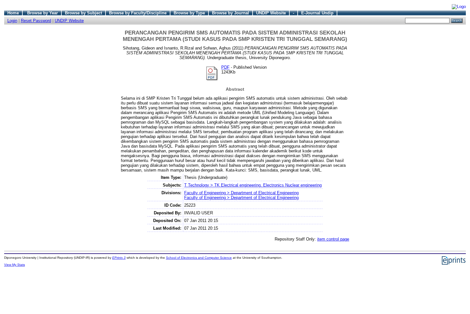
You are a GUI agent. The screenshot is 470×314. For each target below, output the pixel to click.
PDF (225, 67)
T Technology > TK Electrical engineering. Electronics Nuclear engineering (253, 185)
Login (12, 20)
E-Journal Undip (317, 13)
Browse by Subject (83, 13)
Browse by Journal (230, 13)
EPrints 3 (119, 257)
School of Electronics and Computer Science (199, 257)
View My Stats (14, 264)
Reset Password (36, 20)
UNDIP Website (271, 13)
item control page (333, 239)
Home (13, 13)
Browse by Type (189, 13)
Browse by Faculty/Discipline (138, 13)
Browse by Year (42, 13)
